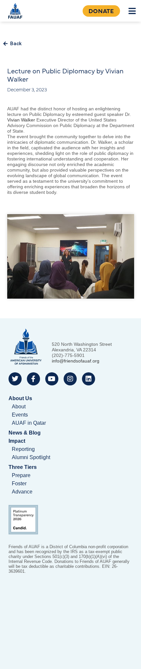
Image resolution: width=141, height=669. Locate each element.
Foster (19, 483)
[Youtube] (51, 378)
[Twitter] (15, 378)
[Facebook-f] (33, 378)
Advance (22, 491)
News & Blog (25, 433)
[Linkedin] (88, 378)
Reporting (23, 449)
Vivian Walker (21, 119)
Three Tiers (23, 467)
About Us (20, 398)
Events (20, 415)
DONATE (101, 11)
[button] (132, 11)
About (19, 406)
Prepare (21, 475)
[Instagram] (70, 378)
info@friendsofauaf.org (75, 360)
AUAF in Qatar (29, 423)
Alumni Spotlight (31, 457)
